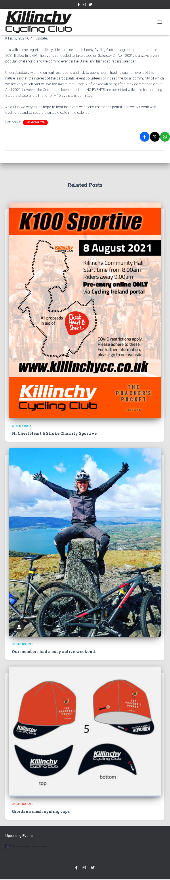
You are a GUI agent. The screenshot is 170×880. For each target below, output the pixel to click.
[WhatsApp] (165, 137)
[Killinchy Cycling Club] (40, 22)
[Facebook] (144, 137)
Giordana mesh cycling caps (41, 811)
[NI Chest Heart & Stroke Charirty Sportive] (85, 310)
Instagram (84, 5)
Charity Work (21, 426)
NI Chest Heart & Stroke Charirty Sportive (54, 433)
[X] (155, 137)
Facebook (79, 5)
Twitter (90, 5)
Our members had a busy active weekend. (54, 651)
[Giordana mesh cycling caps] (85, 731)
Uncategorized (35, 122)
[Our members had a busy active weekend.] (85, 542)
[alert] (84, 846)
